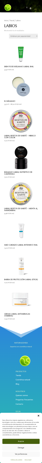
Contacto (19, 404)
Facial (12, 20)
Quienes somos (22, 395)
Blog (17, 384)
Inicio (6, 20)
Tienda (18, 375)
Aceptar (21, 441)
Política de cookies (16, 459)
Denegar (21, 448)
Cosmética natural (23, 380)
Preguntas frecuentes (24, 400)
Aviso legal (28, 459)
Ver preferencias (21, 454)
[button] (38, 416)
